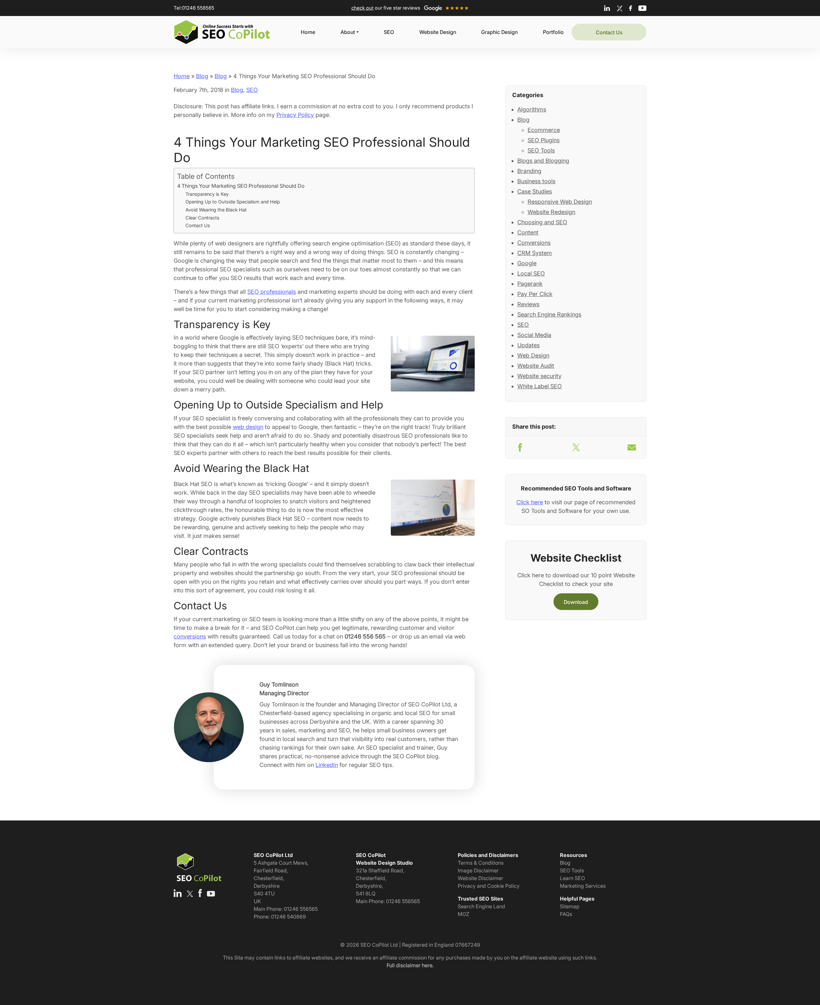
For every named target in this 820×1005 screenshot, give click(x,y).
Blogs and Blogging (543, 160)
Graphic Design (499, 32)
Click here (529, 502)
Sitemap (569, 906)
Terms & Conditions (481, 863)
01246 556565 (198, 8)
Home (308, 32)
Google (527, 263)
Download (576, 602)
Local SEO (531, 273)
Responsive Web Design (560, 201)
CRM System (534, 253)
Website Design (437, 32)
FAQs (566, 914)
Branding (529, 171)
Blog (202, 76)
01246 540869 (288, 916)
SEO (389, 32)
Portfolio (553, 32)
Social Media (534, 335)
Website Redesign (551, 212)
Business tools (536, 181)
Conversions (534, 242)
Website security (539, 376)
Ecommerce (544, 130)
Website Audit (535, 365)
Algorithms (531, 109)
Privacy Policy (295, 114)
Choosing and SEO (542, 222)
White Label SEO (539, 386)
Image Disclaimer (478, 870)
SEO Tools (541, 150)
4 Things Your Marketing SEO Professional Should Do (241, 186)
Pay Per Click (535, 294)
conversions (190, 636)
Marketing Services (583, 886)
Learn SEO (572, 878)
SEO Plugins (544, 140)
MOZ (463, 914)
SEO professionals (271, 291)
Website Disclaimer (480, 878)
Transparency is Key (207, 194)
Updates (528, 345)
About (347, 32)
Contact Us (609, 32)
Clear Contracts (202, 218)
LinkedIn (327, 765)
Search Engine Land (481, 906)
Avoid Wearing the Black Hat (216, 210)
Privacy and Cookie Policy (489, 886)
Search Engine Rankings (549, 314)
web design (248, 427)
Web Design (533, 355)
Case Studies (534, 191)
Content (527, 232)
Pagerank (530, 283)
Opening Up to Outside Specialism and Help (232, 202)
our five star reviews (386, 8)
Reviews (528, 304)
